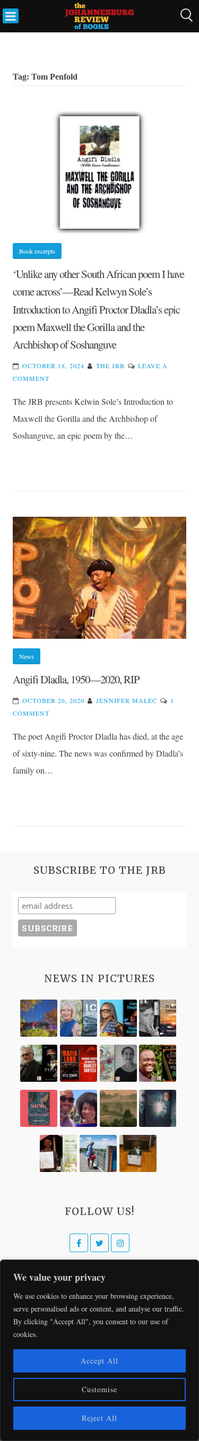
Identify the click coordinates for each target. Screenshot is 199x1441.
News (26, 656)
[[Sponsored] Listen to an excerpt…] (118, 1018)
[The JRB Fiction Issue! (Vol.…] (38, 1018)
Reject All (99, 1418)
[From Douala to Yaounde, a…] (118, 1108)
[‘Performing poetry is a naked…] (118, 1063)
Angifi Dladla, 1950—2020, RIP (76, 679)
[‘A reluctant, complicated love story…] (78, 1018)
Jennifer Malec (126, 700)
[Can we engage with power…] (38, 1063)
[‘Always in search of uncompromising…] (157, 1018)
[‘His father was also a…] (58, 1153)
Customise (99, 1389)
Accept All (99, 1361)
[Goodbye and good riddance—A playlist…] (138, 1153)
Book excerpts (37, 251)
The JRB (110, 365)
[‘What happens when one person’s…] (157, 1063)
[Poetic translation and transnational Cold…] (157, 1108)
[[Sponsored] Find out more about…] (38, 1108)
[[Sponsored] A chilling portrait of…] (78, 1063)
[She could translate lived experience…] (78, 1108)
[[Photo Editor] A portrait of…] (98, 1153)
